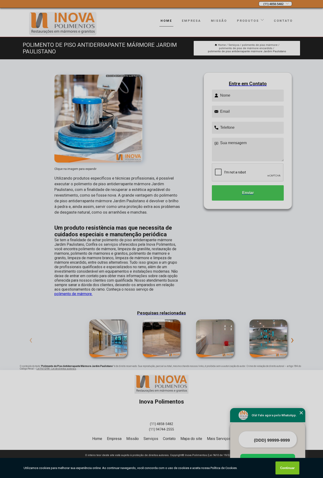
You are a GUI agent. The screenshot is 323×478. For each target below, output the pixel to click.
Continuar (287, 468)
